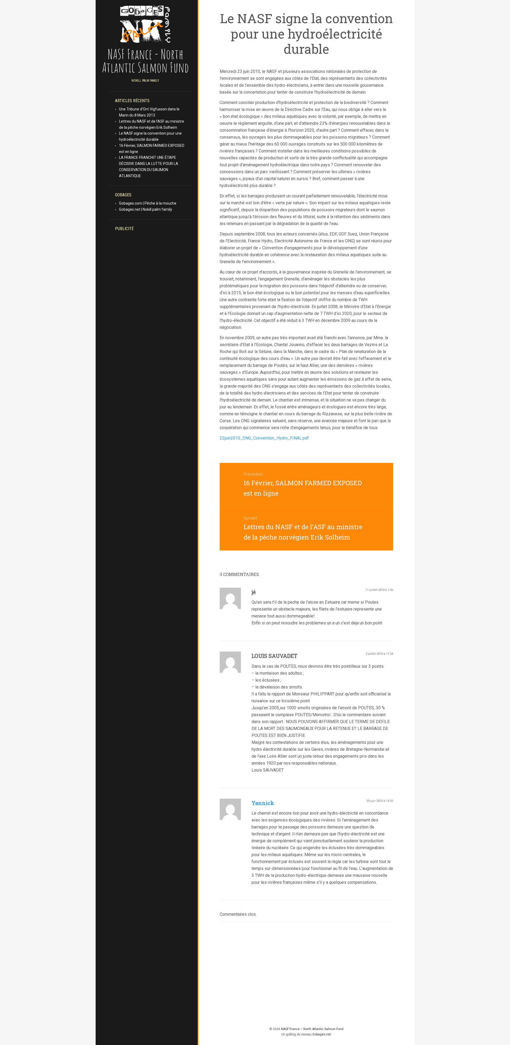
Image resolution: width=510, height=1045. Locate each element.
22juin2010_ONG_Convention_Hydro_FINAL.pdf (264, 438)
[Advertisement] (152, 314)
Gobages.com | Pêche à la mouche (147, 203)
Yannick (263, 802)
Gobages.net (321, 1034)
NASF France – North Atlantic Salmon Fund (312, 1029)
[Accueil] (145, 24)
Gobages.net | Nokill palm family (145, 209)
